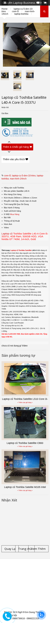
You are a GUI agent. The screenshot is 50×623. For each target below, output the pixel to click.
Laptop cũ (7, 233)
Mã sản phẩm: (10, 191)
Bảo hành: (8, 207)
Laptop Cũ (15, 576)
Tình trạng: (9, 204)
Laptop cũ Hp (27, 569)
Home (5, 9)
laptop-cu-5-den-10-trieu (24, 175)
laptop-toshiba (21, 14)
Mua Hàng (14, 214)
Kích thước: (9, 198)
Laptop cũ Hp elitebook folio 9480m (26, 582)
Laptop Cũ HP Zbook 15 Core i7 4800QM (27, 596)
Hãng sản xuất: (10, 188)
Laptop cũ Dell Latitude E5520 (24, 602)
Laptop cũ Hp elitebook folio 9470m (26, 579)
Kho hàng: (8, 194)
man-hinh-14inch (18, 178)
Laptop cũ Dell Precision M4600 (25, 586)
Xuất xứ (7, 211)
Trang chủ (9, 569)
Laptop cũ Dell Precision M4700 (25, 589)
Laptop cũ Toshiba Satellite (21, 250)
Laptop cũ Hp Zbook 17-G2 (22, 599)
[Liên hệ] (7, 618)
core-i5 (15, 11)
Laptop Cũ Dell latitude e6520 (24, 609)
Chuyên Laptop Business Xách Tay (25, 3)
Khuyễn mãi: (9, 201)
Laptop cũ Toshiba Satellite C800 (25, 443)
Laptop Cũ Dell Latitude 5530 (23, 606)
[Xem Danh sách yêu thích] (38, 3)
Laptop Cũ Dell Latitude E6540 (24, 592)
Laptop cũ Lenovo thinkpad (30, 572)
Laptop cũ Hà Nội (34, 576)
